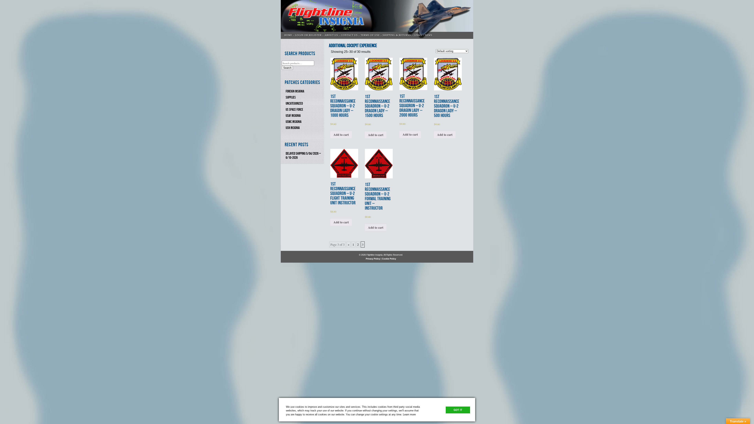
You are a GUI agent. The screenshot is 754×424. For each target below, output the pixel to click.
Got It (458, 409)
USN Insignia (293, 128)
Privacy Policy (373, 259)
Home (288, 35)
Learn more (409, 414)
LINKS (418, 35)
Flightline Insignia (377, 19)
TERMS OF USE (370, 35)
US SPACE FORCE (294, 110)
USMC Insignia (293, 122)
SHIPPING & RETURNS (397, 35)
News (428, 35)
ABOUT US (331, 35)
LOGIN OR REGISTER (308, 35)
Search (287, 67)
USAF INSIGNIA (293, 116)
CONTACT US (349, 35)
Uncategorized (294, 103)
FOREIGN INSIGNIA (295, 91)
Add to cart (341, 134)
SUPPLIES (291, 97)
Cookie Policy (389, 259)
